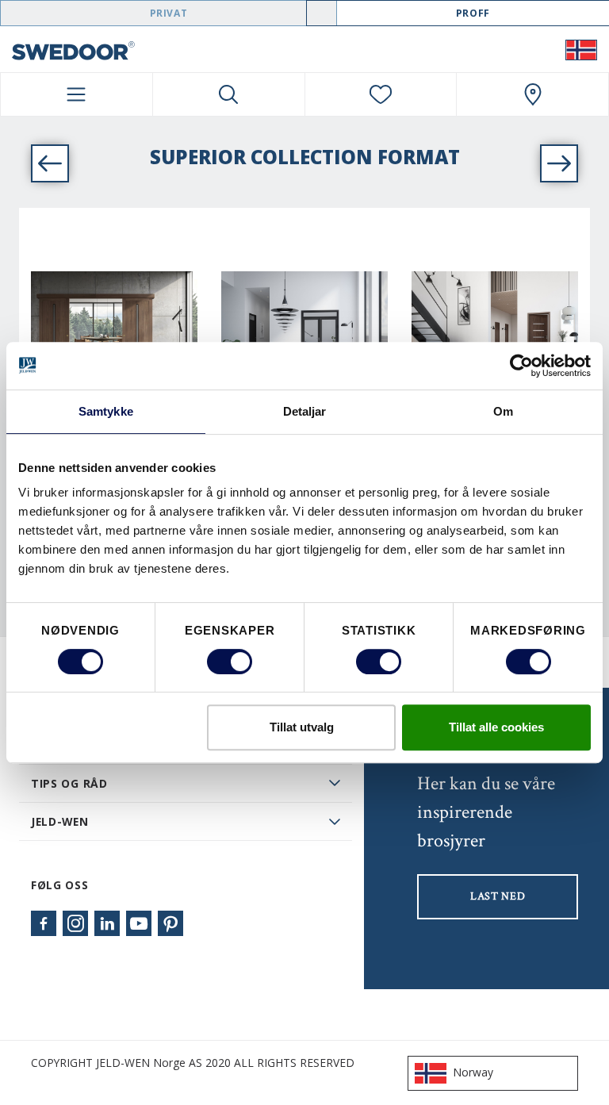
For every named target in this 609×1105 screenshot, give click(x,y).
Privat (169, 13)
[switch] (229, 661)
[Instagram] (75, 923)
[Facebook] (43, 923)
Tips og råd (69, 783)
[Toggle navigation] (76, 94)
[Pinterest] (170, 923)
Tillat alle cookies (496, 727)
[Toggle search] (228, 94)
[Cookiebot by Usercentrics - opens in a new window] (521, 366)
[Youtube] (138, 923)
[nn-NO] (581, 49)
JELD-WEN (60, 821)
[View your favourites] (381, 94)
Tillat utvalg (302, 727)
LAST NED (498, 896)
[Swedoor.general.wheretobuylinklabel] (532, 94)
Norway (473, 1072)
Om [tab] (503, 411)
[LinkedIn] (107, 923)
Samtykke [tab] (106, 411)
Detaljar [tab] (305, 411)
